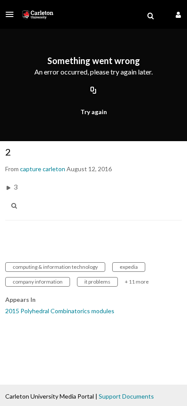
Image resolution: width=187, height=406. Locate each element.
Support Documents (126, 396)
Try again (93, 111)
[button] (12, 14)
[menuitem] (150, 16)
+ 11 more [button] (137, 281)
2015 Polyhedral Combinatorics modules (59, 311)
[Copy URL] (93, 91)
